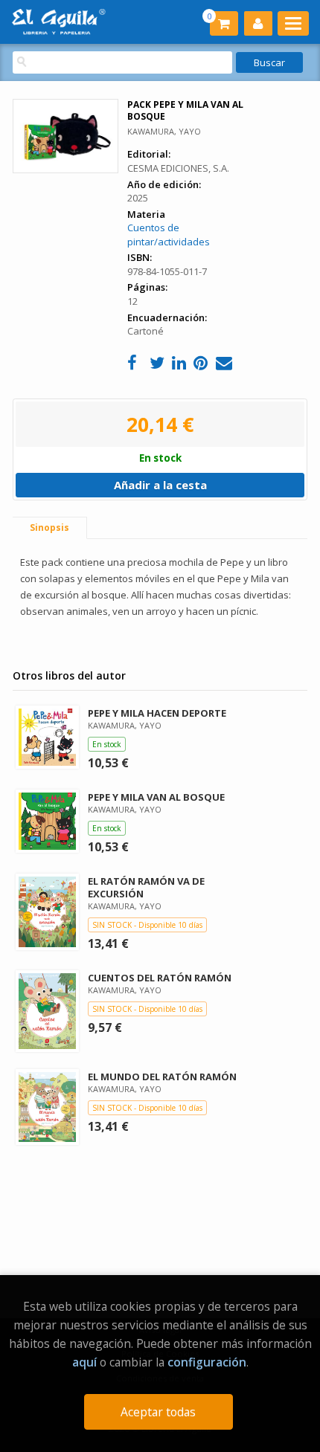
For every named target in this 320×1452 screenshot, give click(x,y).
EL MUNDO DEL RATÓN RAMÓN (162, 1076)
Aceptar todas (158, 1412)
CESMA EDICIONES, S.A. (178, 168)
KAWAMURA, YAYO (164, 131)
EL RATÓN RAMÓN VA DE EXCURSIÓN (146, 887)
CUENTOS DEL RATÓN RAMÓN (159, 977)
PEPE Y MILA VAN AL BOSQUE (156, 797)
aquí (84, 1362)
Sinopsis (49, 527)
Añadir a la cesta (160, 484)
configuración (206, 1362)
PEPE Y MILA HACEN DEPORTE (157, 713)
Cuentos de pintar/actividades (168, 234)
